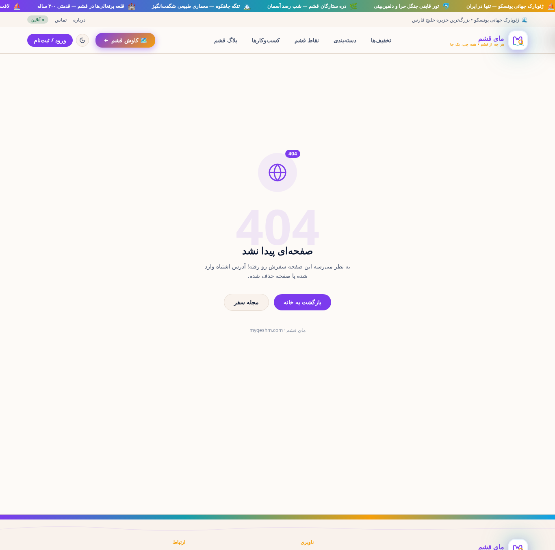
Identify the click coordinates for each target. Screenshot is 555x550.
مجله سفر (246, 302)
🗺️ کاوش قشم (129, 40)
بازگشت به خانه (302, 302)
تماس (61, 19)
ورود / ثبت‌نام (50, 40)
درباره (79, 19)
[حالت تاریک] (82, 40)
